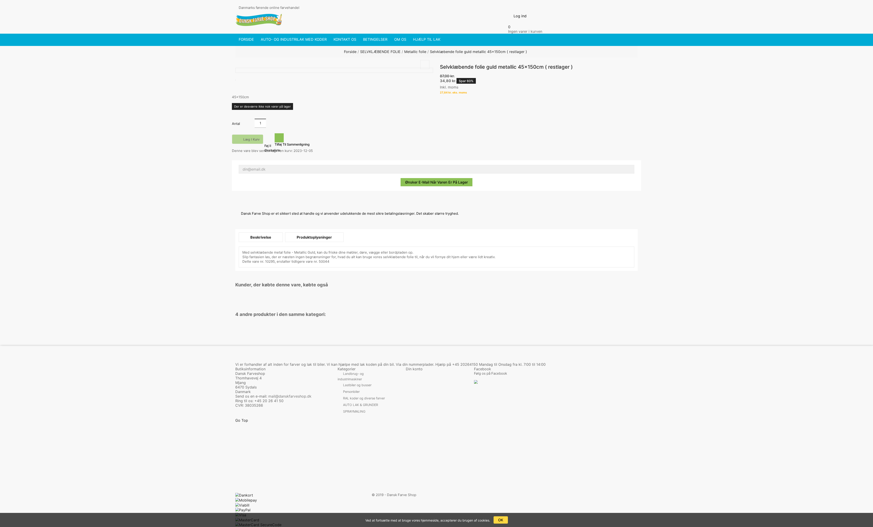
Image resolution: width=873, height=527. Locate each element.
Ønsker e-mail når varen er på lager (436, 182)
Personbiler (351, 391)
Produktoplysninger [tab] (314, 237)
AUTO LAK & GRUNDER (360, 405)
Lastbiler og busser (357, 385)
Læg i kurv (248, 140)
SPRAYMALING (354, 411)
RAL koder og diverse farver (364, 398)
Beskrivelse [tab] (260, 237)
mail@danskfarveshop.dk (289, 396)
